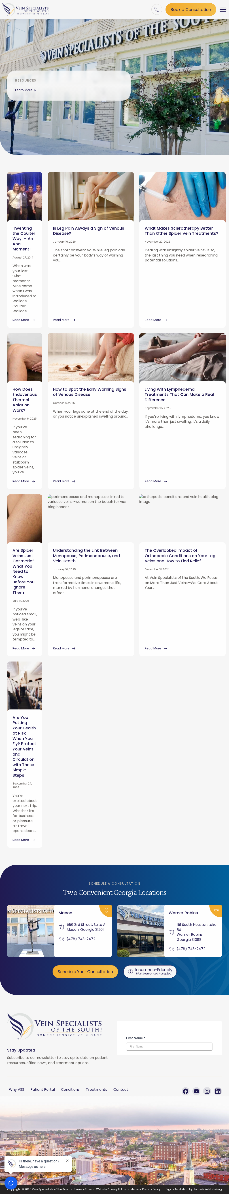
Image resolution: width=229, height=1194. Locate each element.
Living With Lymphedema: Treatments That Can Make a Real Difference (179, 394)
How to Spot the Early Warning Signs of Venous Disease (89, 391)
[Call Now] (156, 9)
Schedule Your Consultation (85, 971)
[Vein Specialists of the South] (25, 9)
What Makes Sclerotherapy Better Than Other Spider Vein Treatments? (181, 230)
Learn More (23, 90)
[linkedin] (218, 1091)
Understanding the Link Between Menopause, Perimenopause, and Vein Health (86, 555)
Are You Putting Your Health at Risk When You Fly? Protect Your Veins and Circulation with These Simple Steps (24, 746)
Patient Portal (42, 1089)
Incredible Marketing (208, 1189)
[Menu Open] (223, 9)
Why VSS (16, 1089)
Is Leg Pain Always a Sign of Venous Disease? (88, 230)
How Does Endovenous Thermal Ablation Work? (25, 399)
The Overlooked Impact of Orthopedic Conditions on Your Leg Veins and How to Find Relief (180, 555)
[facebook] (186, 1091)
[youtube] (196, 1091)
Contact (120, 1089)
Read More (21, 320)
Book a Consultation (191, 9)
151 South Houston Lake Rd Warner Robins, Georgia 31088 (196, 932)
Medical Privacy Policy (146, 1189)
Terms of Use (82, 1189)
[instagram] (207, 1091)
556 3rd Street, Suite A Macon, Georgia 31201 (86, 927)
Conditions (70, 1089)
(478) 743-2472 (81, 939)
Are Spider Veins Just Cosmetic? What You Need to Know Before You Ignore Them (23, 571)
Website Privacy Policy (111, 1189)
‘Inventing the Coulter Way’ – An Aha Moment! (24, 238)
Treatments (96, 1089)
